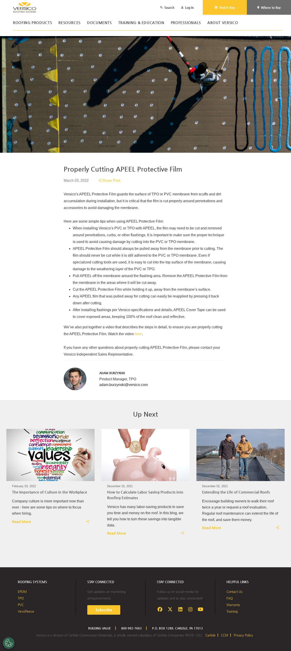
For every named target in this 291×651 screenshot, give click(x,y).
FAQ (229, 598)
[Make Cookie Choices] (8, 643)
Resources (69, 23)
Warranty (233, 605)
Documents (99, 23)
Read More (21, 521)
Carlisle (210, 635)
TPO (21, 598)
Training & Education (141, 23)
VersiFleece (26, 611)
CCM (224, 635)
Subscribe (103, 610)
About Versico (222, 23)
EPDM (22, 591)
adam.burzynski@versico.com (123, 385)
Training (232, 611)
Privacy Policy (243, 635)
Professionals (186, 23)
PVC (21, 605)
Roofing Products (32, 23)
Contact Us (234, 591)
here (138, 334)
